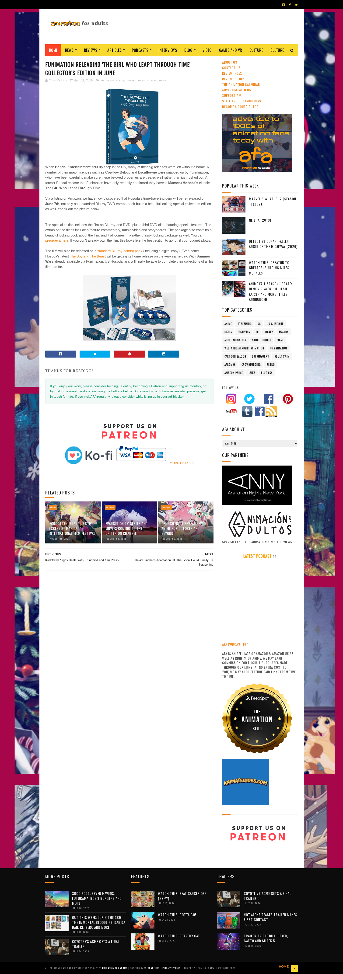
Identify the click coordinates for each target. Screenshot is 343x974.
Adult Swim (282, 356)
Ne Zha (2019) (260, 220)
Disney (269, 332)
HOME (284, 966)
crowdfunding (251, 364)
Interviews (167, 50)
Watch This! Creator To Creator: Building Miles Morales (269, 267)
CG (259, 324)
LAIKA (252, 373)
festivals (244, 332)
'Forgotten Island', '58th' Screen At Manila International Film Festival (72, 528)
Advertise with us (236, 89)
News (69, 50)
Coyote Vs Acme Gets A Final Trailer (95, 944)
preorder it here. (57, 240)
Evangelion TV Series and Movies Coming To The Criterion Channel (126, 528)
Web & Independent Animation (244, 348)
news (162, 80)
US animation (279, 348)
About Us (229, 62)
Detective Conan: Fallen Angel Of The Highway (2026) (273, 244)
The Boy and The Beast (87, 256)
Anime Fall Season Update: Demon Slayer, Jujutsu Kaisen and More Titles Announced (270, 291)
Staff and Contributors (241, 100)
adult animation (235, 340)
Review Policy (233, 78)
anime (120, 80)
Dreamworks (260, 356)
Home (53, 50)
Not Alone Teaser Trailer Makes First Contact (270, 917)
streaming (245, 324)
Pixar (280, 340)
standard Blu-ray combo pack (119, 251)
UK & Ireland (275, 324)
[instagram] (283, 4)
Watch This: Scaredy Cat (179, 935)
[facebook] (289, 4)
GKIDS (228, 332)
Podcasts (140, 50)
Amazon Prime (233, 373)
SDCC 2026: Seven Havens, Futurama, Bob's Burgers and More (97, 898)
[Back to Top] (294, 968)
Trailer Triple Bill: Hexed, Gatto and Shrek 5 (266, 938)
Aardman (230, 364)
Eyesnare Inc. (152, 968)
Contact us (231, 67)
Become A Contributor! (240, 106)
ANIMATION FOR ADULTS (115, 968)
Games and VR (230, 50)
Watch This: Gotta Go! (177, 914)
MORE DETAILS (182, 463)
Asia (53, 507)
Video (207, 50)
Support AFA (232, 95)
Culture (256, 50)
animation (107, 80)
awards (283, 332)
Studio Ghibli (261, 340)
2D (257, 332)
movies (152, 80)
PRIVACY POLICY (171, 968)
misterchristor (135, 80)
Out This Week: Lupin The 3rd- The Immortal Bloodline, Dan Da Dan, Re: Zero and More (98, 922)
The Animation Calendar (241, 84)
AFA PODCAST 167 (235, 644)
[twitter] (296, 4)
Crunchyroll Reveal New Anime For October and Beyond (182, 528)
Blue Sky (267, 373)
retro (271, 364)
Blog (188, 50)
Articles (114, 50)
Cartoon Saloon (235, 356)
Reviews (90, 50)
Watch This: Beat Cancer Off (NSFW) (182, 896)
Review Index (232, 73)
